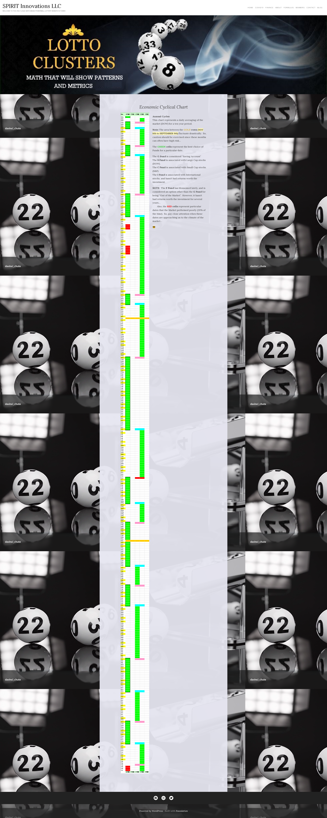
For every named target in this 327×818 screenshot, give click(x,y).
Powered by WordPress (151, 810)
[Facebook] (156, 798)
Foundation (182, 810)
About (278, 8)
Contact (311, 8)
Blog (320, 8)
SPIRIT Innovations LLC (32, 6)
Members (300, 8)
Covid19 (259, 8)
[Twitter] (171, 798)
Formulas (289, 8)
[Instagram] (163, 798)
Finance (269, 8)
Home (250, 8)
